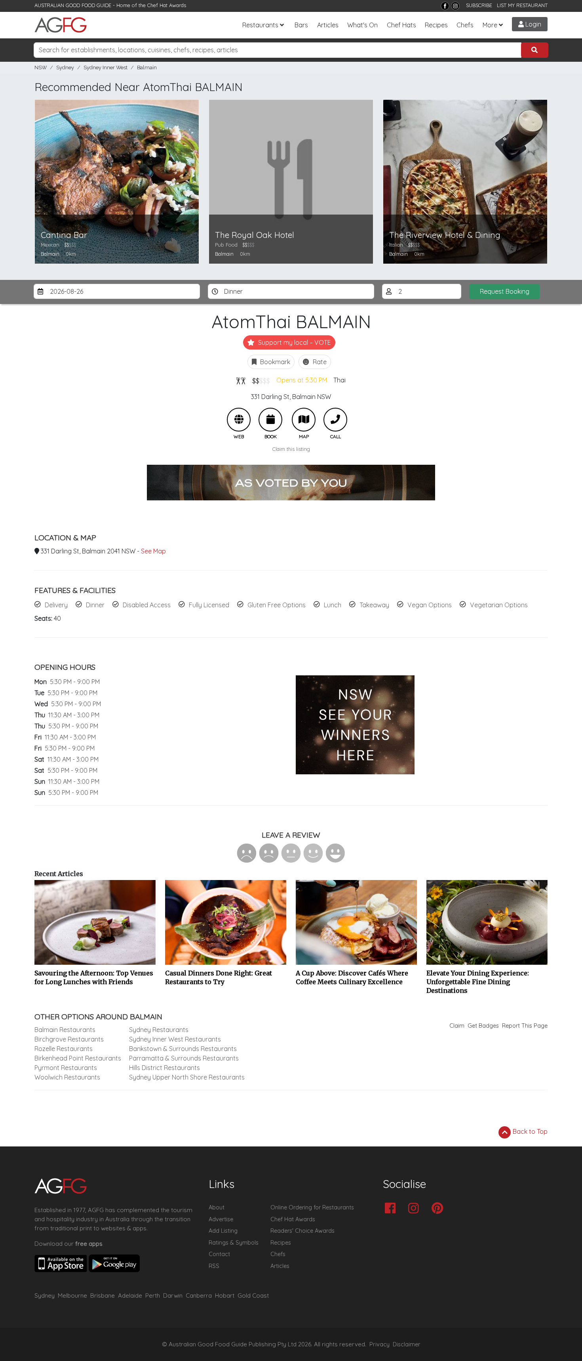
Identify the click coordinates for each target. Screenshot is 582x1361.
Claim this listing (291, 449)
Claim (456, 1025)
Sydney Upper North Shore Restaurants (187, 1077)
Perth (152, 1295)
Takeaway (374, 605)
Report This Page (525, 1025)
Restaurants (260, 25)
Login (532, 24)
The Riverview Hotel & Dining (444, 235)
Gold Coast (253, 1295)
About (216, 1207)
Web (239, 419)
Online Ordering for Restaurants (312, 1207)
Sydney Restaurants (158, 1030)
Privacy (379, 1344)
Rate (319, 362)
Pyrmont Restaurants (65, 1068)
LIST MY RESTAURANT (522, 5)
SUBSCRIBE (479, 5)
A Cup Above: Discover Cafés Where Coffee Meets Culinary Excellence (352, 977)
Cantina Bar (64, 235)
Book (270, 419)
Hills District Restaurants (164, 1068)
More (490, 25)
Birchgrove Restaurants (69, 1039)
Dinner (95, 605)
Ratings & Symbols (234, 1242)
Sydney (65, 67)
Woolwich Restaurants (67, 1077)
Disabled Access (147, 605)
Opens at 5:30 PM (301, 380)
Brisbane (102, 1295)
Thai (339, 380)
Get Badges (483, 1025)
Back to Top (529, 1131)
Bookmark (274, 362)
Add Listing (223, 1230)
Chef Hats (401, 25)
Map (304, 419)
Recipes (436, 25)
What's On (362, 25)
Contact (219, 1254)
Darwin (173, 1295)
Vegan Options (429, 605)
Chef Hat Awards (166, 5)
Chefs (465, 25)
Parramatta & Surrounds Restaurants (184, 1058)
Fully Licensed (209, 605)
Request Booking (504, 291)
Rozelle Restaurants (63, 1049)
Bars (301, 25)
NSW (40, 67)
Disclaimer (406, 1344)
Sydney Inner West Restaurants (175, 1039)
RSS (214, 1266)
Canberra (199, 1295)
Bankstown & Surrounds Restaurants (183, 1049)
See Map (153, 551)
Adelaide (130, 1295)
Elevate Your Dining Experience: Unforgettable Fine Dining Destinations (477, 981)
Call (335, 419)
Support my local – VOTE (294, 342)
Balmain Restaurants (64, 1030)
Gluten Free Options (276, 605)
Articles (328, 25)
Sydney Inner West (105, 67)
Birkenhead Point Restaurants (77, 1058)
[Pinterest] (439, 1208)
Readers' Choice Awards (302, 1230)
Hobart (224, 1295)
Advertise (221, 1219)
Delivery (56, 605)
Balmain (147, 67)
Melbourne (72, 1295)
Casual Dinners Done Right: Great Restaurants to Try (218, 977)
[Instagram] (455, 6)
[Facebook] (445, 6)
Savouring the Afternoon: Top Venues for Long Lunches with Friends (93, 977)
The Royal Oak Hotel (254, 235)
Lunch (332, 605)
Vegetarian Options (499, 605)
